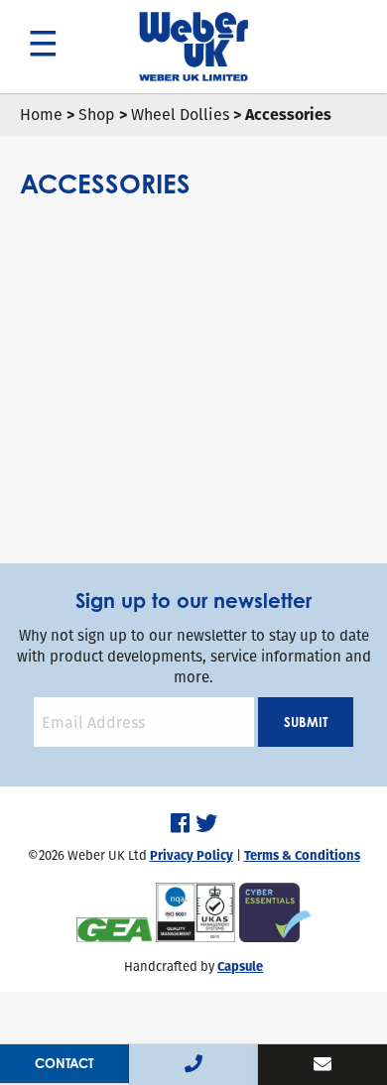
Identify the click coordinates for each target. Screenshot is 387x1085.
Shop (96, 114)
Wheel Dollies (180, 114)
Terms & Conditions (302, 855)
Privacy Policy (191, 855)
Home (41, 114)
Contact (64, 1063)
